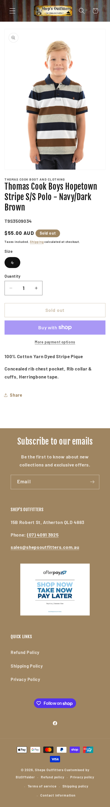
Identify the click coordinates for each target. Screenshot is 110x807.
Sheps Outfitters (49, 770)
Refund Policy (25, 652)
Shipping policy (75, 786)
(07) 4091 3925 (43, 534)
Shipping (37, 241)
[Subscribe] (92, 482)
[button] (12, 11)
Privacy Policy (25, 679)
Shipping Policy (27, 665)
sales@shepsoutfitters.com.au (45, 547)
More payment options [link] (55, 342)
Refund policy (52, 777)
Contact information (57, 795)
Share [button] (16, 394)
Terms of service (42, 786)
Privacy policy (82, 777)
